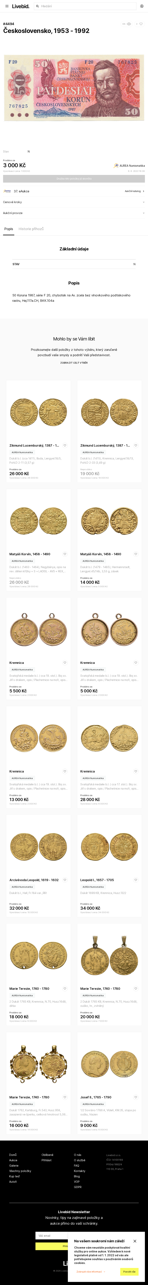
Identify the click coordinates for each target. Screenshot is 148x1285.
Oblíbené (47, 1154)
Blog (77, 1176)
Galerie (13, 1165)
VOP (77, 1181)
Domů (13, 1154)
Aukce (13, 1160)
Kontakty (79, 1171)
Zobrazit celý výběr (74, 362)
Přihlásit (46, 1160)
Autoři (13, 1181)
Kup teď (14, 1176)
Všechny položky (20, 1171)
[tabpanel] (74, 275)
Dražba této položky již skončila (74, 178)
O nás (77, 1154)
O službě (79, 1160)
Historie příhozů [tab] (31, 229)
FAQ (76, 1165)
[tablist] (74, 230)
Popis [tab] (8, 229)
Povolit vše (129, 1271)
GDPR (78, 1187)
